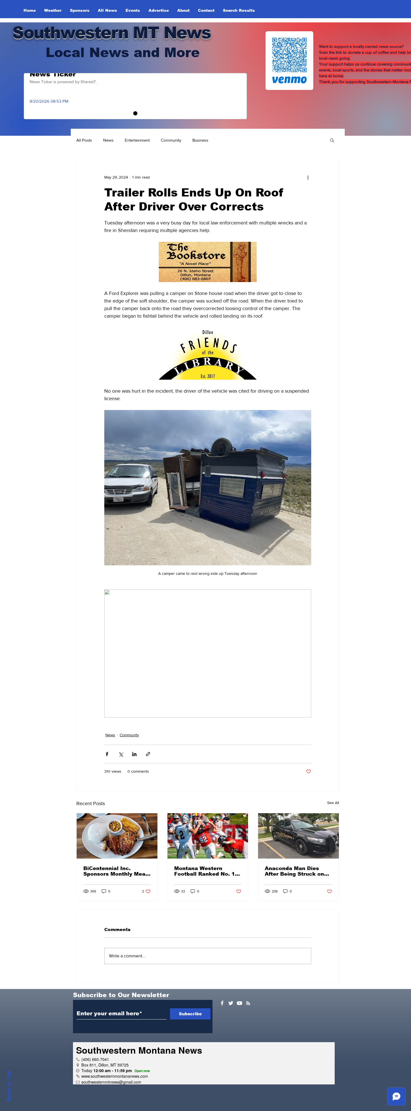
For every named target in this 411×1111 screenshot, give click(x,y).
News (108, 140)
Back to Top (8, 1086)
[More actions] (307, 177)
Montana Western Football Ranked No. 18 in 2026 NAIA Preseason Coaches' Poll (207, 871)
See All (333, 802)
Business (200, 140)
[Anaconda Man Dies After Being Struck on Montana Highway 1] (298, 836)
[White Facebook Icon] (222, 1003)
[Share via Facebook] (107, 754)
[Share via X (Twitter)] (120, 754)
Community (171, 140)
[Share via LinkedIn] (134, 754)
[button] (332, 140)
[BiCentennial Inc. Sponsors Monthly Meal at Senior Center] (117, 836)
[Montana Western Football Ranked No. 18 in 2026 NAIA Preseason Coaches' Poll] (207, 836)
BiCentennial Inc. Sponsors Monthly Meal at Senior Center (115, 871)
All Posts (84, 140)
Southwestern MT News (111, 33)
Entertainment (137, 140)
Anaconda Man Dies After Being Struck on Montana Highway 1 (294, 871)
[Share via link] (148, 754)
